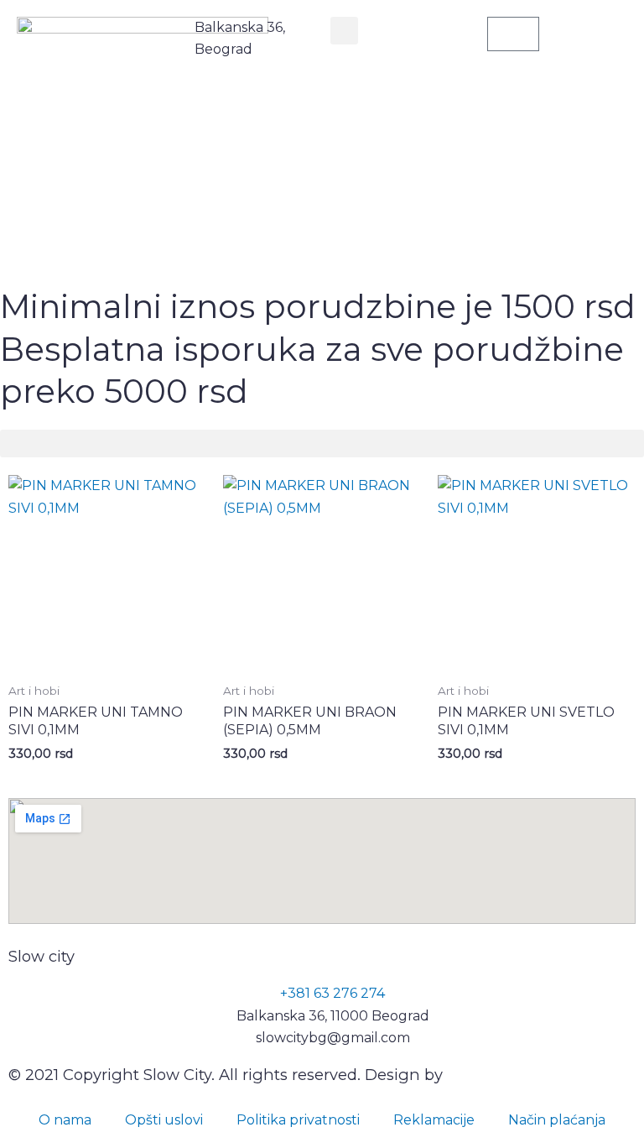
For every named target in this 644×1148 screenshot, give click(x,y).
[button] (344, 30)
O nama (65, 1120)
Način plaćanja (556, 1120)
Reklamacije (434, 1120)
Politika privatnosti (298, 1120)
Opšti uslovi (164, 1120)
